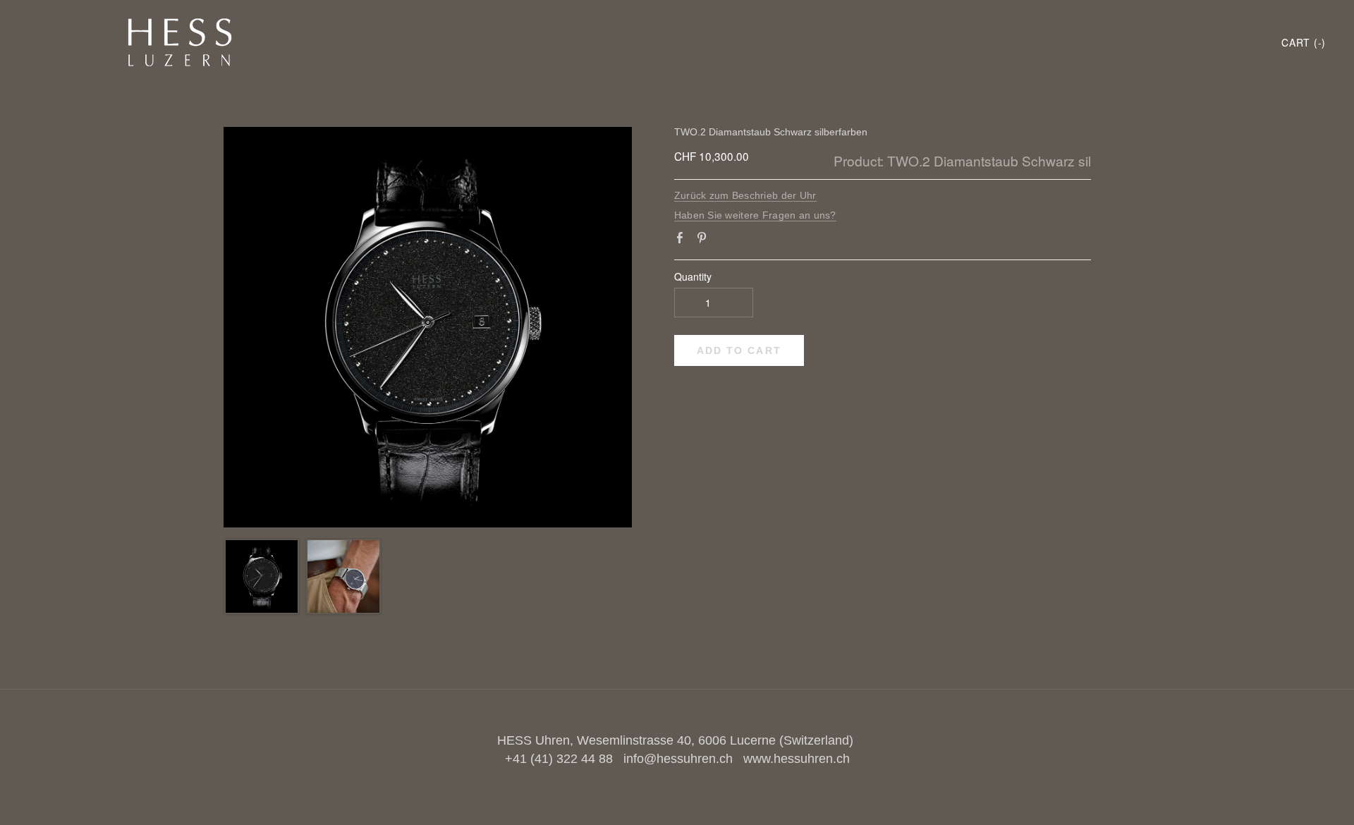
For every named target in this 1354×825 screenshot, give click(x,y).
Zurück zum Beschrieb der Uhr (745, 195)
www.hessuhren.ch (796, 759)
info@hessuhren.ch (678, 759)
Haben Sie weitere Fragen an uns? (755, 215)
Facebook (682, 240)
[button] (739, 350)
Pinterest (704, 240)
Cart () (1303, 42)
